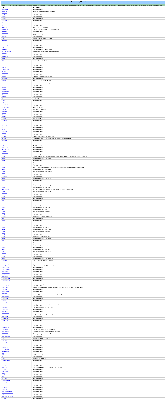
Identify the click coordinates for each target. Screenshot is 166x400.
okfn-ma (3, 222)
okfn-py (3, 240)
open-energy (4, 289)
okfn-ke (3, 213)
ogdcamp (3, 129)
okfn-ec (3, 182)
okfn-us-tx (4, 253)
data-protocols (4, 54)
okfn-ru (3, 243)
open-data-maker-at (6, 280)
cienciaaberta (4, 27)
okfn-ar (3, 154)
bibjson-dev (4, 18)
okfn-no (3, 229)
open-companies (5, 271)
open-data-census (5, 274)
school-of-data (5, 367)
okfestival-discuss (5, 149)
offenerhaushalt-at (5, 123)
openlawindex (4, 340)
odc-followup (4, 120)
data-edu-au (4, 53)
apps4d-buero (4, 13)
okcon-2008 (4, 140)
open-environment (5, 291)
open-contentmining (6, 273)
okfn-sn (3, 247)
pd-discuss (4, 354)
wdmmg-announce (5, 383)
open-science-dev (5, 314)
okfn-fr (3, 187)
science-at (4, 369)
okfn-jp (3, 211)
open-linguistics (5, 307)
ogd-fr (3, 127)
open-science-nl (5, 320)
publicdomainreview (6, 363)
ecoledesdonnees (5, 69)
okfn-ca (3, 169)
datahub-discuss (5, 56)
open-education (5, 287)
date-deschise (4, 60)
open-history (4, 302)
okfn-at (3, 156)
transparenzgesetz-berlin (7, 382)
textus (3, 376)
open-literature (5, 309)
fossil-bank (4, 80)
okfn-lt (3, 218)
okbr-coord (4, 138)
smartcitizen (4, 374)
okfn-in (3, 202)
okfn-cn (3, 173)
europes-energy (5, 78)
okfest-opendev (5, 147)
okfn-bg (3, 165)
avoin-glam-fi (4, 16)
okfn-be (3, 162)
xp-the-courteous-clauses (7, 391)
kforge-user (4, 102)
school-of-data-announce (7, 365)
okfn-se (3, 245)
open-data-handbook (6, 278)
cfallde (3, 25)
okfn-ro (3, 242)
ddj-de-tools (4, 63)
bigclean (3, 22)
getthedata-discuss (5, 91)
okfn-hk (3, 196)
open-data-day (5, 276)
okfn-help (4, 194)
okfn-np (3, 231)
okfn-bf (3, 163)
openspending (4, 345)
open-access (4, 260)
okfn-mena (4, 225)
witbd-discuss (4, 387)
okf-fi (3, 145)
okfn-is (3, 207)
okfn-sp (3, 249)
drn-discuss (4, 65)
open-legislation (5, 305)
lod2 (3, 105)
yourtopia (4, 398)
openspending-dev (5, 343)
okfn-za (3, 258)
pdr (2, 356)
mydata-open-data (5, 107)
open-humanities (5, 303)
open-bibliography (5, 265)
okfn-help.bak (4, 193)
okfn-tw (3, 251)
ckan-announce (5, 29)
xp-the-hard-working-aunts (7, 393)
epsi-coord (4, 71)
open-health (4, 300)
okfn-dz (3, 180)
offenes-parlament (5, 125)
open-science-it (5, 318)
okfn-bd (3, 160)
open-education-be (5, 285)
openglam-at (4, 338)
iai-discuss (4, 94)
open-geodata (4, 293)
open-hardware (5, 298)
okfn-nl (3, 227)
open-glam (4, 294)
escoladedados (5, 73)
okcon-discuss (4, 142)
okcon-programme (5, 143)
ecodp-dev (4, 67)
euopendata (4, 76)
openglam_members (6, 336)
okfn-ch (3, 171)
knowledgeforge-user (6, 103)
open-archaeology (5, 263)
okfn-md (3, 223)
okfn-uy (3, 256)
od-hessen (4, 113)
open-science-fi (5, 316)
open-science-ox (5, 322)
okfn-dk (3, 178)
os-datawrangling (5, 351)
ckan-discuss (4, 36)
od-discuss (4, 109)
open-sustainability (5, 327)
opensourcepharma (5, 342)
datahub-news (4, 58)
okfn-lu (3, 220)
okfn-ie (3, 200)
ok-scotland (4, 136)
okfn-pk (3, 236)
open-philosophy (5, 311)
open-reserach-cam (5, 313)
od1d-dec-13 (4, 116)
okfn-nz (3, 233)
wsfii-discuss (4, 389)
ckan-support (4, 40)
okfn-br (3, 167)
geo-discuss (4, 89)
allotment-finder (5, 9)
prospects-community (6, 360)
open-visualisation (5, 331)
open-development (5, 282)
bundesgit (4, 23)
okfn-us (3, 254)
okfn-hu (3, 198)
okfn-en (3, 183)
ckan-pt (3, 38)
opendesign (4, 334)
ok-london (4, 133)
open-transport (5, 329)
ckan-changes (4, 31)
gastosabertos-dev (5, 85)
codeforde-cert (5, 45)
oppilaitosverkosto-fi (6, 349)
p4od (3, 353)
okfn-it (3, 209)
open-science (4, 323)
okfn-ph (3, 234)
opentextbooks (5, 347)
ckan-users (4, 42)
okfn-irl (3, 205)
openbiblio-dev (5, 333)
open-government (5, 296)
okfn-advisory (4, 151)
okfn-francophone (5, 189)
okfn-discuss (4, 176)
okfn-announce (5, 153)
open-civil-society (5, 267)
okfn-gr (3, 191)
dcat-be (3, 62)
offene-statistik (5, 122)
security (3, 373)
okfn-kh (3, 214)
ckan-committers (5, 33)
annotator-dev (4, 11)
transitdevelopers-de (6, 380)
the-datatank (4, 378)
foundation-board (5, 82)
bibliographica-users (6, 20)
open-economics (5, 283)
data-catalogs (4, 49)
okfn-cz (3, 174)
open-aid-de (4, 262)
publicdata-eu (4, 362)
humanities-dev (5, 93)
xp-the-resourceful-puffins (7, 394)
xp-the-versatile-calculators (7, 396)
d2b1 (3, 47)
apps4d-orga (4, 14)
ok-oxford (4, 134)
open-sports (4, 325)
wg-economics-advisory (6, 385)
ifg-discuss (4, 96)
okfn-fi (3, 185)
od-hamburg (4, 111)
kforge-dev (4, 100)
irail (2, 98)
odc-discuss (4, 118)
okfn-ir (3, 203)
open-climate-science (6, 269)
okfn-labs (4, 216)
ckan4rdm (4, 43)
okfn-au (3, 158)
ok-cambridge (4, 131)
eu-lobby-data (4, 74)
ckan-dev (3, 34)
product (3, 358)
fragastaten (4, 83)
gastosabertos (4, 87)
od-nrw (3, 114)
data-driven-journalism (6, 51)
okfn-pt (3, 238)
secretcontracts (5, 371)
